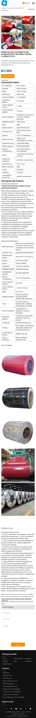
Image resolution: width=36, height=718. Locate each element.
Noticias (5, 661)
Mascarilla (6, 673)
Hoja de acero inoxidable (10, 694)
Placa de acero (7, 675)
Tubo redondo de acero (10, 686)
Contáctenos (29, 661)
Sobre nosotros (18, 658)
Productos (10, 8)
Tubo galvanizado (8, 683)
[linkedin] (20, 708)
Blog (15, 661)
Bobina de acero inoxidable (11, 689)
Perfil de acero (7, 678)
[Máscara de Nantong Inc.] (6, 3)
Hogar (4, 8)
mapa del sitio (7, 664)
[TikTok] (25, 708)
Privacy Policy (21, 714)
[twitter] (11, 708)
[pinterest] (16, 708)
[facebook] (6, 708)
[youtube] (30, 708)
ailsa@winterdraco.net (23, 716)
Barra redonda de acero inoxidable (13, 697)
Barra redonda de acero (10, 681)
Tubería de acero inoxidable (11, 692)
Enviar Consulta (8, 76)
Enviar (18, 644)
